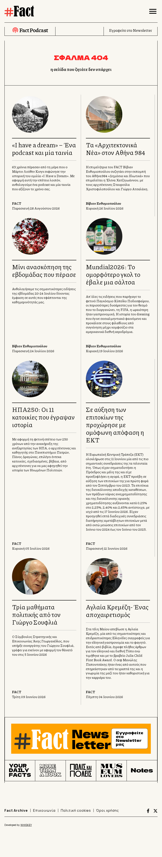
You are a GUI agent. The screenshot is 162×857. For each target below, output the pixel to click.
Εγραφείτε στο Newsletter (130, 30)
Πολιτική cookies (76, 810)
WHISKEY (26, 825)
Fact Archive (16, 810)
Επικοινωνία (44, 810)
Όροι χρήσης (107, 810)
